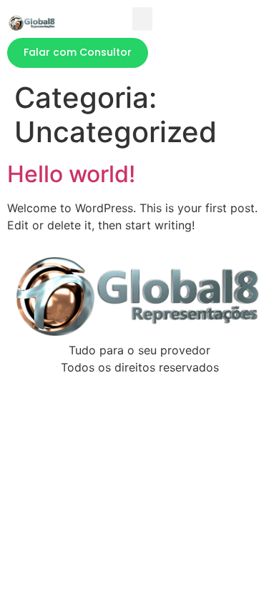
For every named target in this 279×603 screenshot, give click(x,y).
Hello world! (71, 174)
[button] (142, 19)
